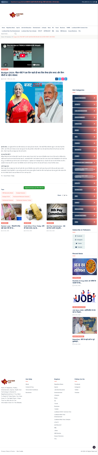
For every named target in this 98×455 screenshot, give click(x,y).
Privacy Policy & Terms (8, 451)
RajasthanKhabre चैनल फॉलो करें (34, 187)
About (27, 384)
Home (3, 27)
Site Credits (20, 451)
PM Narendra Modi (8, 193)
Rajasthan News (10, 27)
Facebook (77, 384)
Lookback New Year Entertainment (11, 31)
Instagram (77, 387)
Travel (57, 27)
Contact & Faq (30, 387)
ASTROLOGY (47, 31)
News (49, 27)
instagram (79, 239)
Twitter (76, 389)
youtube (80, 247)
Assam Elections (72, 31)
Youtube (77, 392)
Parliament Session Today (24, 200)
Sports (18, 27)
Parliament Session (8, 200)
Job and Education (26, 27)
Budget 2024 (6, 196)
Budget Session (20, 193)
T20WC (68, 27)
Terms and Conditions (32, 389)
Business (62, 27)
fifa (80, 31)
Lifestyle (44, 27)
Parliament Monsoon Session (21, 196)
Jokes (57, 31)
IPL (53, 27)
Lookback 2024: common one (80, 27)
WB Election (63, 31)
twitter (80, 243)
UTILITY (40, 31)
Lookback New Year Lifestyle (28, 31)
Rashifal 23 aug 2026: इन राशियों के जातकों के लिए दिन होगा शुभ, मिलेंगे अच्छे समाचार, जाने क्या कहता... (35, 2)
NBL (53, 31)
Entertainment (36, 27)
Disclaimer (29, 392)
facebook (79, 236)
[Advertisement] (65, 14)
